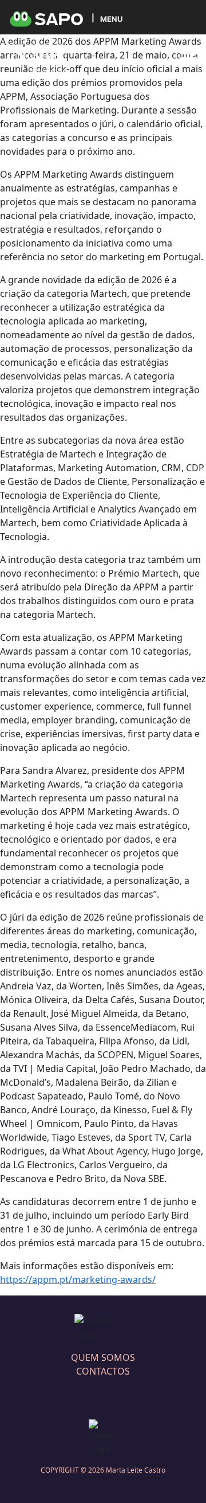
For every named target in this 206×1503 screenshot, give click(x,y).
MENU (111, 18)
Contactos (103, 1371)
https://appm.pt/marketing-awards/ (78, 1279)
